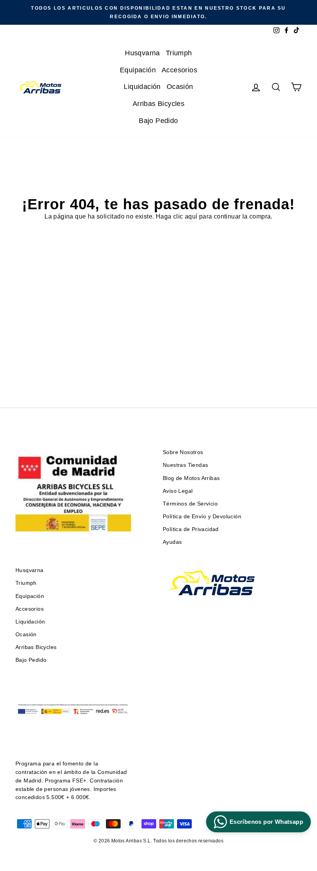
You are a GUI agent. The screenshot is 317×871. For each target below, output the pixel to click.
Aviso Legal (178, 491)
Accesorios (179, 70)
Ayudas (172, 542)
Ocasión (180, 87)
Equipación (138, 70)
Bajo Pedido (158, 121)
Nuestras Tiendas (185, 465)
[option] (158, 12)
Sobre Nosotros (183, 452)
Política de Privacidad (191, 529)
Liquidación (142, 87)
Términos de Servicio (190, 504)
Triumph (179, 53)
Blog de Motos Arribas (191, 478)
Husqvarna (142, 53)
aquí (191, 216)
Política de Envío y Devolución (202, 516)
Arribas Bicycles (158, 104)
